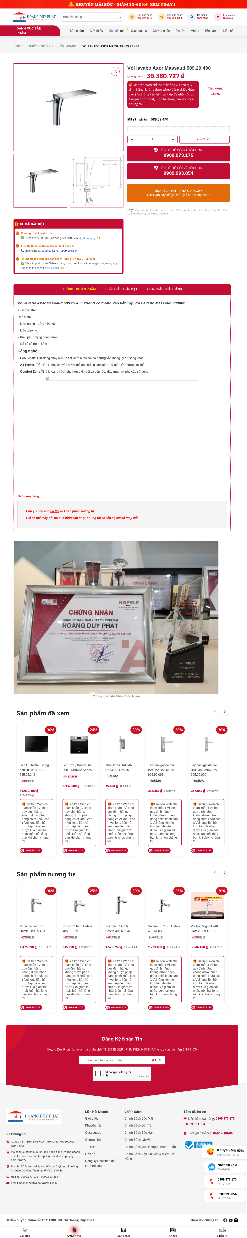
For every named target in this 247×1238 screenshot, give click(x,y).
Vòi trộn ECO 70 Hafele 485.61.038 (164, 929)
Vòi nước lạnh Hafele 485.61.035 (77, 929)
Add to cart (204, 139)
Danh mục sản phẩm (29, 31)
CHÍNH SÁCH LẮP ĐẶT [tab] (121, 289)
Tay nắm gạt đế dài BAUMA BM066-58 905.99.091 (161, 770)
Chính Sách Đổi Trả (137, 1125)
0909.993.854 (69, 250)
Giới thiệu (96, 30)
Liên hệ (228, 30)
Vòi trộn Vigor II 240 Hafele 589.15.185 (204, 929)
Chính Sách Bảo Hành (139, 1132)
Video (195, 30)
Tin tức (180, 30)
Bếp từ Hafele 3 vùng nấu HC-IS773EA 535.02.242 (34, 770)
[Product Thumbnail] (115, 71)
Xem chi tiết (52, 267)
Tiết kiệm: (215, 88)
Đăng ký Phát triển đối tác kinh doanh (100, 1163)
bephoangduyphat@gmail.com (38, 1182)
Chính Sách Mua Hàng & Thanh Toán (150, 1147)
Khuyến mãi (117, 30)
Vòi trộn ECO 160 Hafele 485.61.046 (118, 929)
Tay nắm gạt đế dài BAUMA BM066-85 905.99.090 (204, 770)
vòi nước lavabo (186, 210)
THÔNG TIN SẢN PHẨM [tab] (79, 289)
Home (18, 46)
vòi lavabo (167, 210)
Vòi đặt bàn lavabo (147, 210)
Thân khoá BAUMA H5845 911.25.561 (118, 768)
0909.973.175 (49, 250)
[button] (215, 712)
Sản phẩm (77, 30)
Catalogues (139, 30)
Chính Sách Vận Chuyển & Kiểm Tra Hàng (149, 1156)
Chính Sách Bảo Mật (138, 1118)
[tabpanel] (122, 413)
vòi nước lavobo (157, 213)
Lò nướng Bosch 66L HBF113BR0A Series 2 (78, 768)
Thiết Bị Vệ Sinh (40, 46)
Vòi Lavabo (67, 46)
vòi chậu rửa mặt (210, 210)
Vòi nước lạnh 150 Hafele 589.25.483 (32, 929)
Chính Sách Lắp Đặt (138, 1139)
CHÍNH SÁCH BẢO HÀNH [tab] (164, 289)
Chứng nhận (161, 30)
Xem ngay (89, 238)
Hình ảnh (211, 30)
